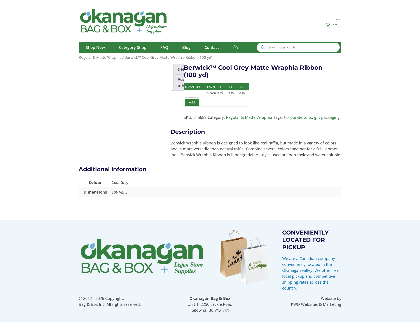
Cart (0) (335, 25)
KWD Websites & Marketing (316, 304)
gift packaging (327, 117)
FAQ (164, 47)
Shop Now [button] (95, 47)
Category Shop (132, 47)
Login (337, 19)
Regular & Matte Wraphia (100, 57)
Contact (212, 47)
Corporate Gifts (298, 117)
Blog (186, 47)
